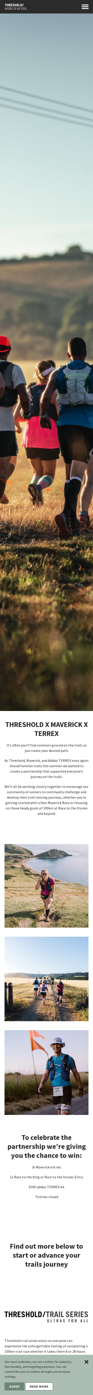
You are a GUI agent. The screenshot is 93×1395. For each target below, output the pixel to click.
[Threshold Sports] (15, 8)
